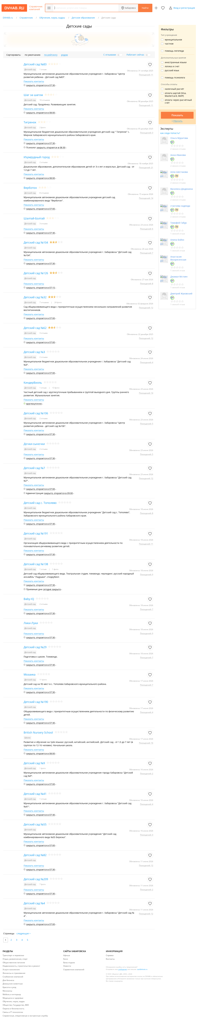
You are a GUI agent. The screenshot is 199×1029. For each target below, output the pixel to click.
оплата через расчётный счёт (178, 101)
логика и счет (172, 66)
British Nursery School (38, 732)
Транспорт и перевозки (13, 955)
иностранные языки (176, 62)
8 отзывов (44, 193)
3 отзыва (43, 223)
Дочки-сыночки (34, 444)
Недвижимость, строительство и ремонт (21, 966)
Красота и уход (9, 987)
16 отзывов (44, 100)
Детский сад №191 (36, 533)
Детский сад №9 (34, 763)
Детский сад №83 (35, 64)
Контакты (110, 959)
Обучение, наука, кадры (14, 1001)
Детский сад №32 (35, 297)
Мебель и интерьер (12, 994)
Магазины (7, 991)
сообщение (122, 969)
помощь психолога (175, 77)
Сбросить (178, 121)
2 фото (42, 127)
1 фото (55, 569)
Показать (177, 115)
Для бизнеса (8, 980)
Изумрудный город (37, 157)
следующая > (23, 933)
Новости (67, 966)
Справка (109, 955)
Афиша (66, 955)
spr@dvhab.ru (142, 969)
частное (169, 43)
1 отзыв (42, 69)
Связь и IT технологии (13, 1012)
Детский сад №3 (34, 352)
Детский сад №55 (35, 824)
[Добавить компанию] (156, 8)
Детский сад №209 (36, 879)
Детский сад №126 (36, 273)
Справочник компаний (35, 8)
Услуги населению (11, 969)
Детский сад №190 (36, 702)
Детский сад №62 (35, 328)
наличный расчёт (174, 89)
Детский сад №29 (35, 647)
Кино (65, 959)
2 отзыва (43, 162)
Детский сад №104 (36, 242)
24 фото (58, 302)
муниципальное (173, 39)
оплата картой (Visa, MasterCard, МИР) (175, 94)
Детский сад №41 (35, 794)
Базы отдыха (69, 962)
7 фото (42, 884)
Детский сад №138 (36, 564)
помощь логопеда (174, 50)
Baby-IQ (29, 599)
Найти (145, 7)
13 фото (55, 387)
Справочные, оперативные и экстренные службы (25, 1015)
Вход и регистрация (184, 7)
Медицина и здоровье (13, 998)
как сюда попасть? (170, 133)
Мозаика (29, 674)
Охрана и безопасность (13, 1008)
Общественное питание (14, 962)
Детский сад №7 (34, 468)
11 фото (43, 679)
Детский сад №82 (35, 855)
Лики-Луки (31, 623)
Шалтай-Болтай (34, 218)
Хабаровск (130, 7)
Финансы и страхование (14, 973)
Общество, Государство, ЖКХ (16, 1005)
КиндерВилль (33, 382)
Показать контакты (34, 81)
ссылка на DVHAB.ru (144, 976)
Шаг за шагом (33, 95)
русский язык (172, 70)
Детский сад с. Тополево (40, 503)
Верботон (30, 188)
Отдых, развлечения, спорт (15, 959)
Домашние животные (13, 983)
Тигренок (30, 122)
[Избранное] (163, 8)
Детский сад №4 (34, 903)
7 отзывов (44, 302)
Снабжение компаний (13, 976)
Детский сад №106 (36, 413)
